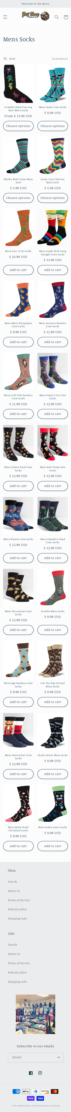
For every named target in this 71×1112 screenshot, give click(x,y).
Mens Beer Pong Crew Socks (52, 469)
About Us (14, 890)
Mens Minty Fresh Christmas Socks (18, 829)
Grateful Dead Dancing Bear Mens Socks (18, 109)
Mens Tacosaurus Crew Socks (18, 613)
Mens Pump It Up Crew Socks (52, 397)
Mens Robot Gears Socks (52, 827)
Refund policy (17, 909)
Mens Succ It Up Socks (18, 251)
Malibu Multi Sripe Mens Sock (18, 181)
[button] (5, 17)
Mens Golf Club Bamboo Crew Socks (18, 397)
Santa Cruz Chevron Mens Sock (52, 181)
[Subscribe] (58, 1057)
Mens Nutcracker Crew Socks (18, 757)
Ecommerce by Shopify (50, 1105)
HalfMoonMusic (24, 1105)
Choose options (18, 126)
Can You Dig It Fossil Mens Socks (52, 685)
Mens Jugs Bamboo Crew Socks (18, 685)
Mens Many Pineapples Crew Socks (18, 325)
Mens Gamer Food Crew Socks (18, 469)
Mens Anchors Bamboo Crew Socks (52, 325)
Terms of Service (19, 900)
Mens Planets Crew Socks (18, 539)
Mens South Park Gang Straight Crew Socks (52, 253)
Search (12, 881)
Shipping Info (17, 918)
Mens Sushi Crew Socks (52, 107)
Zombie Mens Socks (52, 611)
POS (33, 1105)
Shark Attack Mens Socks (53, 755)
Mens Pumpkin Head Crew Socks (52, 541)
